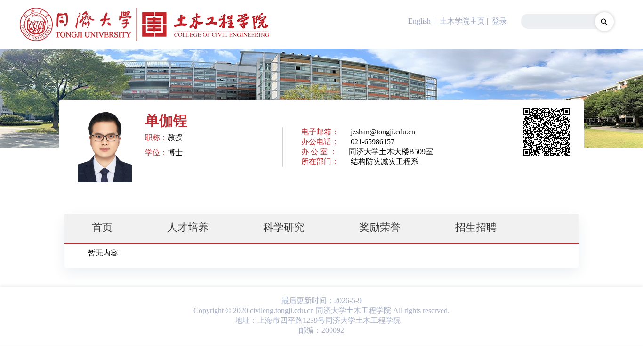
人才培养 (188, 227)
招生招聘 (476, 227)
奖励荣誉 (380, 227)
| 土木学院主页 (459, 21)
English (419, 21)
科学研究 (284, 227)
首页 (102, 227)
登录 (499, 21)
